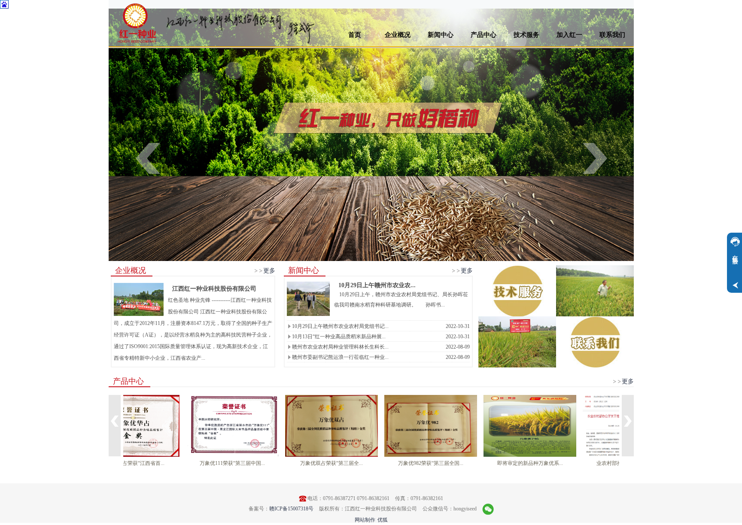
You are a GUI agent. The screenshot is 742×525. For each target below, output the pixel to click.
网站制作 (365, 520)
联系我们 (612, 34)
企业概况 (398, 34)
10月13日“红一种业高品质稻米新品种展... (339, 337)
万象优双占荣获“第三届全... (368, 463)
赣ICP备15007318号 (291, 509)
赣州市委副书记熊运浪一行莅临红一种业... (340, 357)
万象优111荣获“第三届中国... (268, 463)
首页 (354, 34)
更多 (269, 270)
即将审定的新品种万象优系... (566, 463)
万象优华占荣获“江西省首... (169, 463)
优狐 (382, 520)
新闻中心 (440, 34)
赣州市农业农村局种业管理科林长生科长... (340, 347)
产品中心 (483, 34)
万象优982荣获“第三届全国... (467, 463)
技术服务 (526, 34)
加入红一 (569, 34)
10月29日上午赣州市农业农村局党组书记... (340, 326)
